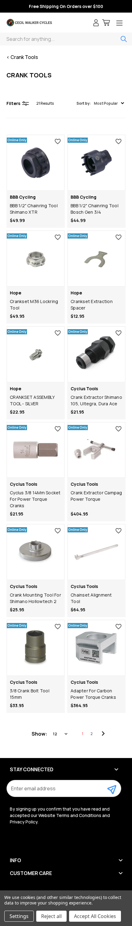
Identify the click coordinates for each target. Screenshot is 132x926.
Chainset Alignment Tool (91, 598)
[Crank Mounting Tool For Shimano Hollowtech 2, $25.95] (35, 552)
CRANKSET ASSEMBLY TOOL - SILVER (32, 400)
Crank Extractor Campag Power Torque (96, 496)
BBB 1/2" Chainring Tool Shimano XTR (34, 209)
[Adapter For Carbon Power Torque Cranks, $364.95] (96, 648)
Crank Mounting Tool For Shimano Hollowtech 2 (35, 598)
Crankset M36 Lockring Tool (34, 304)
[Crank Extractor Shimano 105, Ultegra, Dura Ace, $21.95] (96, 354)
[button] (100, 103)
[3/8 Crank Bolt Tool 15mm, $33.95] (35, 648)
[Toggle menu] (119, 23)
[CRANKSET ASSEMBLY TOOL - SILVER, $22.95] (35, 354)
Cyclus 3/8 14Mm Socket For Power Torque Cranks (35, 499)
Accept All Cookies (95, 916)
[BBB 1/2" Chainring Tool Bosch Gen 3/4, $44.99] (96, 163)
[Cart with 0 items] (106, 23)
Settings (19, 916)
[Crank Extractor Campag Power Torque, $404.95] (96, 450)
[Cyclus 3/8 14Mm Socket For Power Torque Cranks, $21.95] (35, 450)
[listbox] (61, 733)
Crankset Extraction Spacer (92, 304)
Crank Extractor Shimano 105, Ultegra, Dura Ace (96, 400)
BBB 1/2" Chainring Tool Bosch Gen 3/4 (94, 209)
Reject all (51, 916)
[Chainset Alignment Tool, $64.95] (96, 552)
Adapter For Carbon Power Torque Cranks (93, 694)
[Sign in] (96, 23)
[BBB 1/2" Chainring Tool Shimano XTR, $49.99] (35, 163)
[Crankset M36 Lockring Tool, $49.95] (35, 258)
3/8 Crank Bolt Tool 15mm (29, 694)
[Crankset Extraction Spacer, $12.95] (96, 258)
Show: (39, 733)
